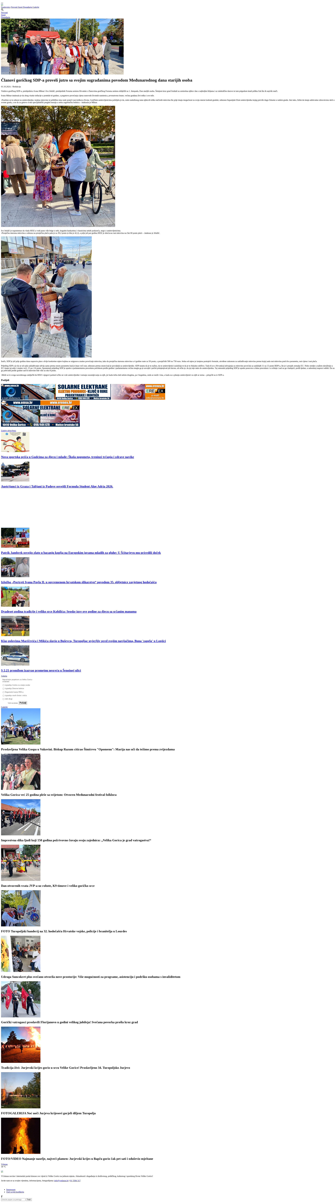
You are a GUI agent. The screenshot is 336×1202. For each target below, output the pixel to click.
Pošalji (23, 703)
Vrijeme (4, 1164)
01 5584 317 (75, 1181)
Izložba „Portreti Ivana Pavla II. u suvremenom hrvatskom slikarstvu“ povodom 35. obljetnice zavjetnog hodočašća (79, 582)
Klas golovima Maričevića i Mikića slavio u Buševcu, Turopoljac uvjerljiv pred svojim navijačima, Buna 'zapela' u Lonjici (83, 641)
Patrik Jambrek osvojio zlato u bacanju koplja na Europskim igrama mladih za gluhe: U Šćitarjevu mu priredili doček (81, 552)
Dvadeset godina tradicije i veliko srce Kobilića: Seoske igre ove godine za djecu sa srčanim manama (68, 611)
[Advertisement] (80, 509)
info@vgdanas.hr (61, 1181)
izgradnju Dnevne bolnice (14, 688)
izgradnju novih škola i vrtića (16, 695)
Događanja (28, 7)
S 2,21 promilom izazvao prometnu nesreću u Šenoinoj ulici (41, 670)
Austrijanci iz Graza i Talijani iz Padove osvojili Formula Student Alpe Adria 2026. (57, 486)
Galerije (36, 7)
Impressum (10, 1189)
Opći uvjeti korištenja (15, 1192)
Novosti (14, 7)
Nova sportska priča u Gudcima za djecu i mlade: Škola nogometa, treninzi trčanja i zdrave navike (67, 457)
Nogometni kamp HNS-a (14, 692)
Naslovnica (5, 7)
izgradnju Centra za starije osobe (17, 685)
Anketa (4, 676)
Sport (20, 7)
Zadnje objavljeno (8, 431)
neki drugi (8, 699)
